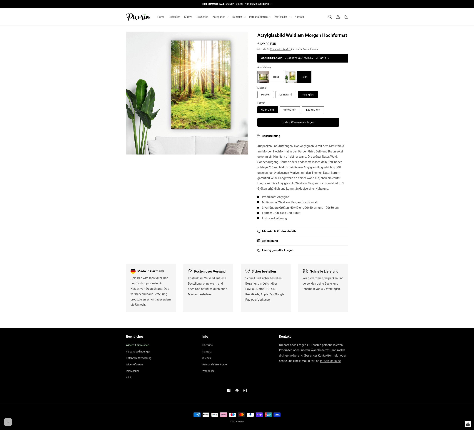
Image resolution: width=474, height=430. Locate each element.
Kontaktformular (328, 355)
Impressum (132, 370)
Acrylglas (308, 94)
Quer (276, 76)
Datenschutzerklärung (138, 358)
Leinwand (285, 94)
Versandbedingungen (138, 351)
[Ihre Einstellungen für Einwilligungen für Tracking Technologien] (468, 424)
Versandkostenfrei (280, 49)
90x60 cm (289, 109)
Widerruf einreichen (137, 345)
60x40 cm (267, 109)
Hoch (304, 76)
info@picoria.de (330, 361)
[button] (220, 17)
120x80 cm (313, 109)
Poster (265, 94)
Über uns (207, 345)
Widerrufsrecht (134, 364)
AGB (128, 377)
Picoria (241, 422)
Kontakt (207, 351)
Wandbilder (208, 370)
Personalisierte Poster (215, 364)
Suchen (206, 358)
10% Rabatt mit (257, 4)
